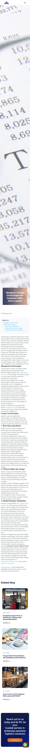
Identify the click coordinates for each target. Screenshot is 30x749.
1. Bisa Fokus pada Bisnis (12, 326)
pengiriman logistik (12, 407)
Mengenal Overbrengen (10, 323)
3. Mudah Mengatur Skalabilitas (14, 330)
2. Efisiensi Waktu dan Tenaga (13, 328)
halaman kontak (6, 563)
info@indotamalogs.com (9, 561)
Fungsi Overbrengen (9, 324)
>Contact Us (15, 740)
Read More (6, 622)
